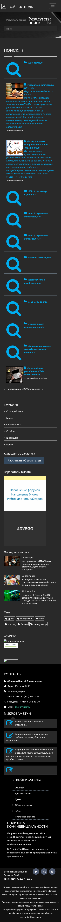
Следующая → (35, 388)
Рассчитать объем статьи (24, 460)
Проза (9, 444)
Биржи (9, 417)
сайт (41, 618)
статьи (11, 624)
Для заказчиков (23, 793)
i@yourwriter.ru (22, 706)
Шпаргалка (12, 437)
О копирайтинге (14, 411)
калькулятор (40, 624)
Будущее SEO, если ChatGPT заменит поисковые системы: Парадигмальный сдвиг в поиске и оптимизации (39, 599)
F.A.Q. (18, 810)
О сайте (10, 431)
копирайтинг (26, 618)
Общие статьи (13, 424)
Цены (18, 799)
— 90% (11, 645)
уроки (11, 618)
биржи (24, 624)
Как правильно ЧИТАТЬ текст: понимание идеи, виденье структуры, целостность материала (37, 565)
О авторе (20, 787)
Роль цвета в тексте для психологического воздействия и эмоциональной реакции (39, 582)
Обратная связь (23, 805)
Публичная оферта (25, 816)
